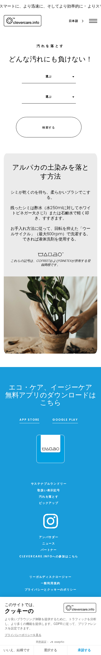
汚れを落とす (48, 496)
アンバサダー (48, 537)
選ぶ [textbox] (49, 76)
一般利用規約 (50, 583)
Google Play (65, 420)
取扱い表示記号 (48, 490)
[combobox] (49, 78)
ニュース (48, 543)
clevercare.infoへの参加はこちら (48, 556)
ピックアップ (48, 503)
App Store (29, 420)
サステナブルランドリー (49, 484)
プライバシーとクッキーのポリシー (51, 589)
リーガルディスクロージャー (50, 577)
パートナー (49, 550)
